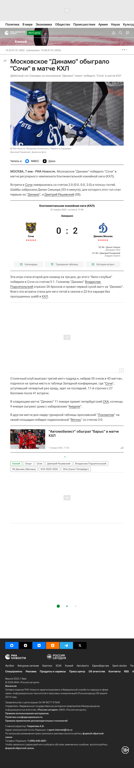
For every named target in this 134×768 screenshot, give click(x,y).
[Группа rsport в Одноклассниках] (52, 645)
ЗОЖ (58, 665)
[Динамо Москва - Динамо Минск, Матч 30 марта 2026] (107, 240)
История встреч (105, 264)
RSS (126, 671)
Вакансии (11, 686)
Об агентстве (97, 671)
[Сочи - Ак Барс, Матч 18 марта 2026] (33, 240)
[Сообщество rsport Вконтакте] (39, 645)
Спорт (28, 463)
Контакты (115, 671)
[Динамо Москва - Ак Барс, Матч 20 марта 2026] (98, 240)
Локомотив (106, 415)
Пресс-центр (77, 671)
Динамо (33, 194)
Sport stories (119, 665)
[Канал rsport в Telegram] (66, 645)
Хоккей (16, 463)
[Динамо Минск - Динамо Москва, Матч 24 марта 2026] (101, 240)
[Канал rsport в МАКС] (11, 645)
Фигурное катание (28, 665)
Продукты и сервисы (53, 671)
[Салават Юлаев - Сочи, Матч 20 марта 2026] (35, 240)
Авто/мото (83, 665)
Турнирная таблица (67, 264)
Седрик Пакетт (112, 256)
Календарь (31, 264)
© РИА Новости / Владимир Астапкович (29, 148)
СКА (106, 401)
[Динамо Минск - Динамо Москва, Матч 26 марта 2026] (103, 240)
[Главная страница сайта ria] (6, 33)
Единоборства (100, 665)
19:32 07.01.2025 (15, 50)
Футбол (9, 665)
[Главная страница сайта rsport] (23, 33)
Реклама (31, 671)
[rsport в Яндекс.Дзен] (25, 645)
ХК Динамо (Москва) (24, 469)
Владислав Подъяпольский (90, 463)
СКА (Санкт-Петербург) (76, 469)
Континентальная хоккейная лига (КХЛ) (67, 205)
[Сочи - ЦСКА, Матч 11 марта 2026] (26, 240)
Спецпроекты (13, 671)
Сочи (28, 184)
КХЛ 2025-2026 (49, 469)
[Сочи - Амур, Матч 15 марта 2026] (31, 240)
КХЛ (45, 296)
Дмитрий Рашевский (59, 194)
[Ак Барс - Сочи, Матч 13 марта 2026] (28, 240)
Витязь (76, 419)
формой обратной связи (19, 748)
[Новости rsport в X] (80, 645)
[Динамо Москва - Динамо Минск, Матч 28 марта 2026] (105, 240)
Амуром (74, 406)
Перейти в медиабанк (60, 148)
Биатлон (47, 665)
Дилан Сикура (113, 247)
